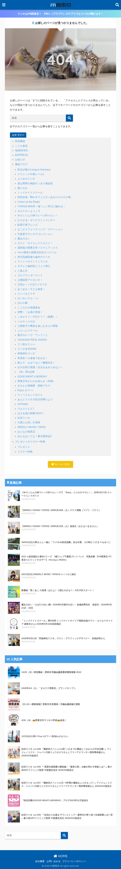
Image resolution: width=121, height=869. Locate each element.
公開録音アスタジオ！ (30, 280)
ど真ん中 (22, 270)
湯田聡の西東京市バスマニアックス (37, 247)
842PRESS (21, 155)
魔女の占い (23, 238)
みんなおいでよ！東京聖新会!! (34, 436)
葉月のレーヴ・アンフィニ (32, 335)
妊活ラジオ (23, 418)
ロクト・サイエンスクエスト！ (35, 243)
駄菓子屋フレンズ (27, 224)
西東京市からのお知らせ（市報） (36, 381)
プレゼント (23, 447)
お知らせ (20, 159)
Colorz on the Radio (28, 201)
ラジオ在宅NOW (26, 349)
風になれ (22, 188)
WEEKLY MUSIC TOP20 (31, 427)
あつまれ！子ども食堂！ (31, 289)
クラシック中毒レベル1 (30, 174)
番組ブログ (21, 164)
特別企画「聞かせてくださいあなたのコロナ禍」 (45, 197)
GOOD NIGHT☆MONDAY (32, 376)
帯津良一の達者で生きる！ (32, 358)
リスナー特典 (25, 451)
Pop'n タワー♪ (25, 390)
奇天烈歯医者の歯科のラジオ (33, 257)
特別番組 (20, 141)
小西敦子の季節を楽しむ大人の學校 (37, 326)
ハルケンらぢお (26, 321)
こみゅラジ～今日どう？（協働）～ (37, 316)
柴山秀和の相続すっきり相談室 (35, 183)
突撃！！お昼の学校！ (30, 312)
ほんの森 (22, 303)
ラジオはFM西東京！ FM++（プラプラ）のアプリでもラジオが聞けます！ (60, 13)
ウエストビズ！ (26, 408)
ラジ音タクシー (26, 344)
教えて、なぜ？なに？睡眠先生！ (36, 362)
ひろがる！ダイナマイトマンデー (36, 220)
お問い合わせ (53, 861)
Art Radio (22, 404)
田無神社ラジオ (26, 353)
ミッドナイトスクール (30, 192)
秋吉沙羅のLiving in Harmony (33, 169)
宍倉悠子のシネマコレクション (35, 234)
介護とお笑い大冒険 (28, 422)
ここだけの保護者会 (28, 307)
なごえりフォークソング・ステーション (40, 229)
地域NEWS (21, 150)
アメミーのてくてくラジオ (32, 261)
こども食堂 (21, 146)
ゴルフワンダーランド (30, 275)
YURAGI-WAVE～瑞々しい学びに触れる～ (41, 206)
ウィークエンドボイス (30, 395)
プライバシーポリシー (74, 861)
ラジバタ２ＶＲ (26, 293)
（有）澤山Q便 (26, 371)
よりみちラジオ (26, 178)
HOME (62, 856)
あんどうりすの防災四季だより (35, 399)
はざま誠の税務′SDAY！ (31, 413)
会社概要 (40, 861)
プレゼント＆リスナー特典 (30, 441)
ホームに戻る (62, 464)
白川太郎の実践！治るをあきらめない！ (40, 367)
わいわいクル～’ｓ (27, 298)
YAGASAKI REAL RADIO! (32, 339)
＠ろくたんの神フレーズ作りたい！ (37, 215)
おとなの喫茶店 (26, 431)
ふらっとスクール (27, 330)
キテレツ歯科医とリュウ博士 (33, 266)
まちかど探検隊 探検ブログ (33, 385)
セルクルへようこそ (28, 211)
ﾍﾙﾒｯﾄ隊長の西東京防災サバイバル (37, 252)
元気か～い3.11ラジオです (32, 284)
